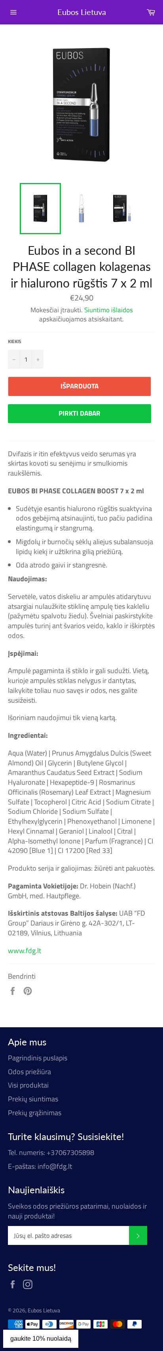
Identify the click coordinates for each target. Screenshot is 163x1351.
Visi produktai (28, 1085)
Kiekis (14, 341)
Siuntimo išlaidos (108, 310)
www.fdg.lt (24, 950)
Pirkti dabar (79, 413)
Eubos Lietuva (81, 12)
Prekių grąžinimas (34, 1112)
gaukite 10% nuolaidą (40, 1338)
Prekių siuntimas (33, 1098)
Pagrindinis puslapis (37, 1057)
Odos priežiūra (29, 1071)
